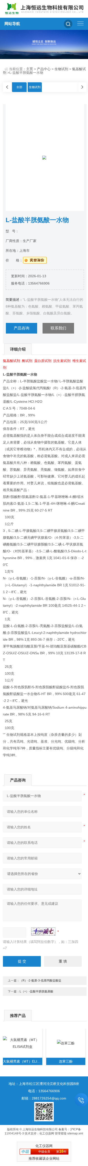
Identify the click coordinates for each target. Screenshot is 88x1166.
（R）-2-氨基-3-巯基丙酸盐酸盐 (40, 980)
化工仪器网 (46, 1133)
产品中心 (44, 69)
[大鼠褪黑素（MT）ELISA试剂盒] (22, 1043)
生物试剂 (61, 69)
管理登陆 (60, 1133)
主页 (29, 69)
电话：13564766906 (44, 1091)
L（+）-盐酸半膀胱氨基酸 (36, 991)
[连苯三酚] (66, 1043)
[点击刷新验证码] (43, 931)
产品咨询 (21, 328)
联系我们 (58, 328)
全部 (19, 87)
